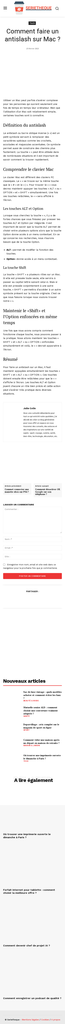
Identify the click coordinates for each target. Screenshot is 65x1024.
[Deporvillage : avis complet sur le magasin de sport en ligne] (12, 727)
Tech (32, 23)
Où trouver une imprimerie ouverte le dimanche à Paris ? (42, 757)
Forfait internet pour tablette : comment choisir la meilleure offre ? (29, 891)
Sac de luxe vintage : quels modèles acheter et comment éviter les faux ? (42, 695)
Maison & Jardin (31, 745)
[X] (25, 599)
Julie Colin (29, 408)
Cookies (45, 1019)
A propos (55, 1019)
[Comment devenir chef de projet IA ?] (32, 921)
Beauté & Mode (31, 701)
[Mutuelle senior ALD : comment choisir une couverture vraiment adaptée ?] (12, 711)
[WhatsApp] (39, 599)
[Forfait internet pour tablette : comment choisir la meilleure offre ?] (32, 865)
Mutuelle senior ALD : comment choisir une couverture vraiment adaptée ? (40, 710)
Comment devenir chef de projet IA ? (26, 945)
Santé (26, 716)
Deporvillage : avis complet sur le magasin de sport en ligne (41, 726)
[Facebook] (18, 599)
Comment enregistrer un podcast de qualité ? (32, 998)
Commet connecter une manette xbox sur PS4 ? (17, 490)
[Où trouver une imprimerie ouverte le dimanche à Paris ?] (12, 758)
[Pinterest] (32, 599)
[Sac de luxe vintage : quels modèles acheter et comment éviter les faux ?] (12, 696)
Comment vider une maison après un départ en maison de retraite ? (41, 741)
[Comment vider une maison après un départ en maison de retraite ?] (12, 742)
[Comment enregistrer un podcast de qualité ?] (32, 973)
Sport (26, 730)
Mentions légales (30, 1019)
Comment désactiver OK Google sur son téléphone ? (47, 492)
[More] (47, 599)
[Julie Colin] (14, 422)
